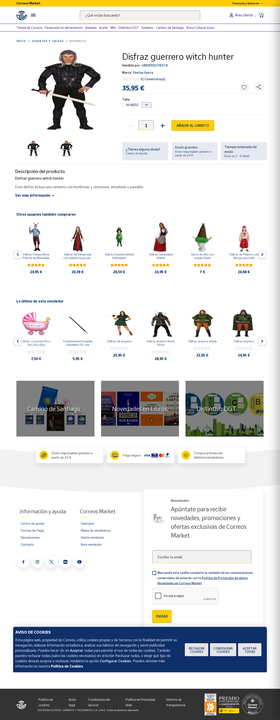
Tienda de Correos (29, 28)
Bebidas (91, 28)
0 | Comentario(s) (152, 79)
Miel (113, 28)
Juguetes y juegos (48, 41)
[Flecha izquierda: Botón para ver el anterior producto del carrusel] (18, 254)
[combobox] (140, 15)
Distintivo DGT (129, 28)
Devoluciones (30, 537)
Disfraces (78, 41)
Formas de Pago (32, 530)
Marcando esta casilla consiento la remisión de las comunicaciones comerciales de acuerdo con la (205, 578)
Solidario (147, 28)
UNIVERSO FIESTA (154, 65)
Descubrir (87, 523)
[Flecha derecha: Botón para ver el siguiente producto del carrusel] (262, 254)
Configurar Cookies (223, 650)
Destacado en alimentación (64, 28)
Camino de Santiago (170, 28)
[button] (162, 125)
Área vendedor (91, 544)
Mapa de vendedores (96, 530)
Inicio (21, 41)
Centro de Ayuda (136, 153)
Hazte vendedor (92, 537)
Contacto (27, 544)
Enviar (162, 616)
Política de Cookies (67, 666)
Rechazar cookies (197, 650)
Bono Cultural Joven (201, 28)
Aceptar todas (250, 650)
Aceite (103, 28)
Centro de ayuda (32, 523)
